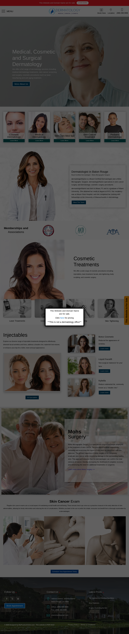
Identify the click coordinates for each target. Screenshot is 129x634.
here (62, 318)
